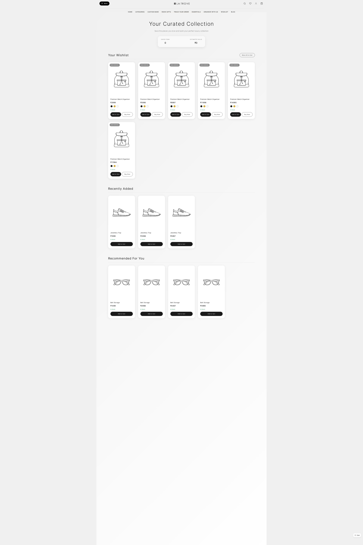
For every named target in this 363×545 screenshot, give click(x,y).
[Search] (245, 3)
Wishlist (224, 12)
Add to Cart (115, 114)
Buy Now (127, 114)
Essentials (196, 12)
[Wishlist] (250, 3)
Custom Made (153, 12)
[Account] (256, 3)
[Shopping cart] (262, 3)
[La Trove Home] (181, 3)
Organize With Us (211, 12)
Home (130, 12)
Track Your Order (181, 12)
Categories (140, 12)
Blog (233, 12)
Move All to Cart (247, 55)
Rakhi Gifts (166, 12)
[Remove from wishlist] (132, 65)
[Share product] (127, 65)
